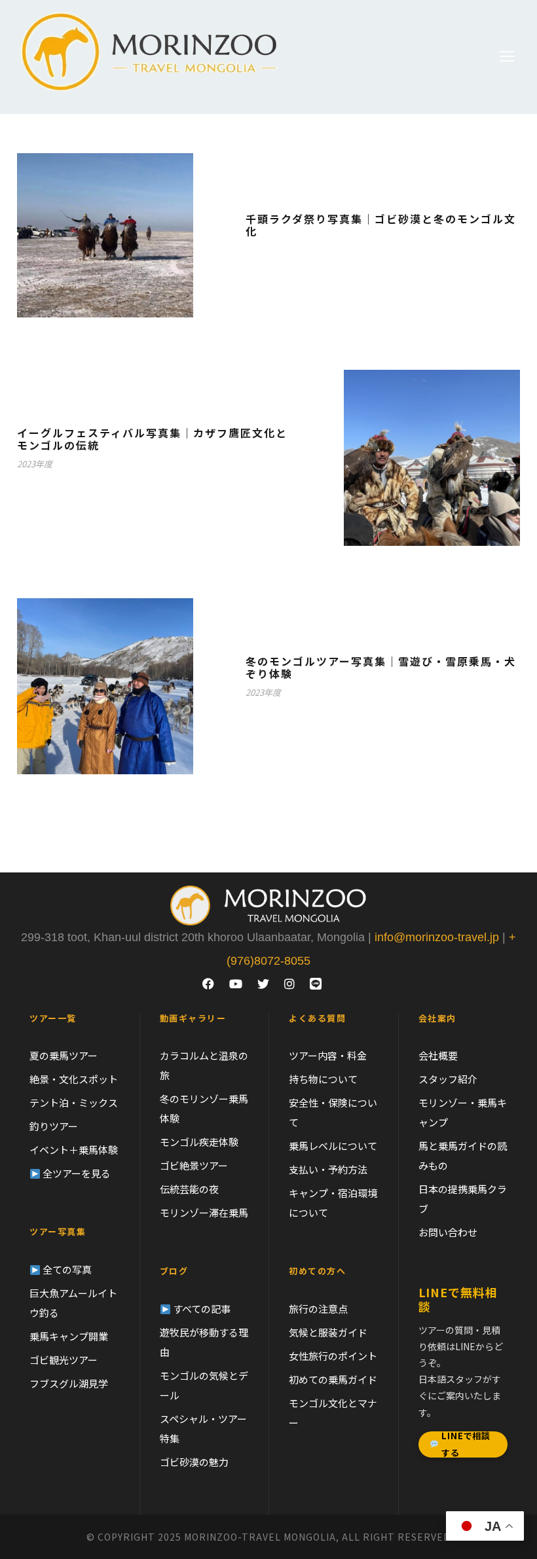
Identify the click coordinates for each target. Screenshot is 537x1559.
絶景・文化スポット (73, 1079)
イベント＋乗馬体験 (73, 1149)
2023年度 (34, 463)
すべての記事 (201, 1309)
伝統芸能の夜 (189, 1189)
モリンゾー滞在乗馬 (204, 1212)
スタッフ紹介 (447, 1079)
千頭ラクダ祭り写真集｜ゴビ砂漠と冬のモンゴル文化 (381, 225)
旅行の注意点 (318, 1309)
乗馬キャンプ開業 (68, 1336)
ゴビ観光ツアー (63, 1360)
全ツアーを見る (76, 1173)
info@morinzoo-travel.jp (437, 937)
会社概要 (438, 1055)
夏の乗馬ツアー (63, 1055)
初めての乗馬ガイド (333, 1379)
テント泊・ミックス (73, 1102)
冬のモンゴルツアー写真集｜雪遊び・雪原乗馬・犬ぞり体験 (381, 667)
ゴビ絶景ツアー (194, 1165)
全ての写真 (66, 1269)
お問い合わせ (447, 1232)
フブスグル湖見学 (68, 1383)
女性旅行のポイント (333, 1356)
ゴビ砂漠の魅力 (194, 1462)
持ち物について (323, 1079)
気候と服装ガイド (328, 1332)
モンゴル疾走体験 (199, 1142)
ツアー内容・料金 (328, 1055)
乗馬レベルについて (333, 1146)
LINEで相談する (465, 1444)
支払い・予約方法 (328, 1169)
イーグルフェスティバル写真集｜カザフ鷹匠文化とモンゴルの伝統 (152, 439)
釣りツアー (53, 1126)
